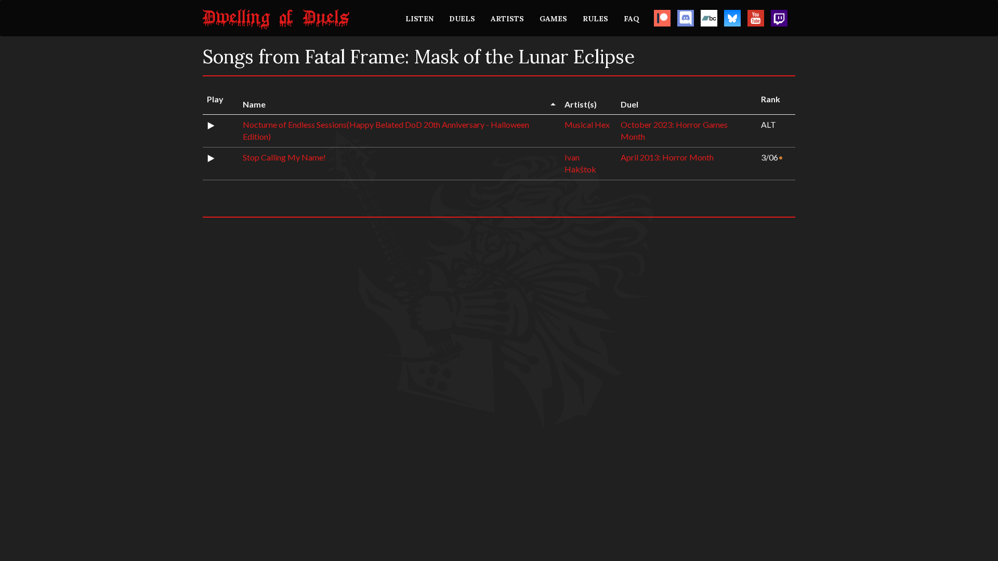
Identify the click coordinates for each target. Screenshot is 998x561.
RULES (595, 18)
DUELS (462, 18)
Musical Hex (587, 124)
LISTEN (419, 18)
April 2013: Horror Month (667, 157)
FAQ (631, 18)
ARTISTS (507, 18)
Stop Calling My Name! (284, 157)
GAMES (553, 18)
